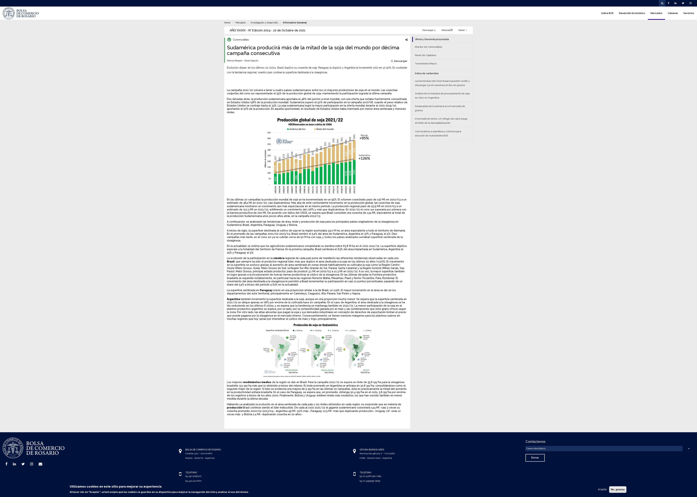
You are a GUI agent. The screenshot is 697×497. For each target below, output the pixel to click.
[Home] (21, 13)
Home (227, 22)
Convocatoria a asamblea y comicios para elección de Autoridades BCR (438, 133)
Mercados (656, 13)
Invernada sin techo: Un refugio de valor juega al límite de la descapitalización (441, 120)
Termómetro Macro (426, 63)
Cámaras (673, 13)
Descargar (428, 30)
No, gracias (618, 489)
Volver (461, 30)
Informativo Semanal (295, 22)
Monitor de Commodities (428, 47)
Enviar (535, 457)
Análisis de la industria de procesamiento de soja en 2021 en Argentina (442, 95)
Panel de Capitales (425, 55)
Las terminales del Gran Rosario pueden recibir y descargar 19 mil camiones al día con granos (442, 83)
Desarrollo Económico (632, 13)
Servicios (688, 13)
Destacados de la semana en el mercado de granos (440, 108)
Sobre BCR (607, 13)
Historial (446, 30)
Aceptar (602, 489)
